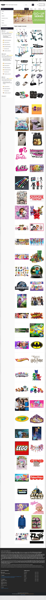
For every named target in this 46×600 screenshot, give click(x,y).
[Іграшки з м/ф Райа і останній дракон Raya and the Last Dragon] (22, 433)
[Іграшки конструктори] (37, 183)
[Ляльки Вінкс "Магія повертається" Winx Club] (37, 242)
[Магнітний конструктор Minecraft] (37, 256)
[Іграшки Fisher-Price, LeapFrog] (37, 477)
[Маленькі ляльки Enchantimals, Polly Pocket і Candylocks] (22, 507)
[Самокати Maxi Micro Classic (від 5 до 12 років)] (37, 50)
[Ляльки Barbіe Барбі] (22, 153)
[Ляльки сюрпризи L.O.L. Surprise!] (22, 168)
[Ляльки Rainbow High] (37, 168)
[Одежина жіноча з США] (22, 522)
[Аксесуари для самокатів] (37, 80)
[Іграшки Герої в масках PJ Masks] (37, 374)
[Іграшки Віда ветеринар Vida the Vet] (22, 477)
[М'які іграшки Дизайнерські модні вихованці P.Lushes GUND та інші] (22, 227)
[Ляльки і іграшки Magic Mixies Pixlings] (37, 419)
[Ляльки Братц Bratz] (37, 301)
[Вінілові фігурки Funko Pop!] (22, 242)
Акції (2, 13)
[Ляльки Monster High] (37, 153)
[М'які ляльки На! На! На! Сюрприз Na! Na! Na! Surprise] (37, 227)
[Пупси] (37, 507)
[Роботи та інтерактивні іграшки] (22, 492)
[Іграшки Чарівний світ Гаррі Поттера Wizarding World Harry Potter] (37, 360)
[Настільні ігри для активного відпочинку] (22, 404)
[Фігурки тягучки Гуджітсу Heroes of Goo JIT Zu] (37, 330)
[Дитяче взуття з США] (37, 522)
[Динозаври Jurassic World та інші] (22, 286)
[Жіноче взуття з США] (37, 536)
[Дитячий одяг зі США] (22, 536)
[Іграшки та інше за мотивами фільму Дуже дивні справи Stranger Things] (37, 198)
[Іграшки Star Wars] (37, 492)
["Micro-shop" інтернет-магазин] (3, 5)
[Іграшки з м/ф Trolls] (37, 389)
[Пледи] (37, 124)
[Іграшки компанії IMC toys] (37, 448)
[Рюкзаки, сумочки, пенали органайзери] (37, 139)
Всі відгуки (3, 96)
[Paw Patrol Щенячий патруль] (22, 389)
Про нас (3, 20)
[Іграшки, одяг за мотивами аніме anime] (22, 315)
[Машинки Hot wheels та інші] (22, 360)
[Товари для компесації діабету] (22, 109)
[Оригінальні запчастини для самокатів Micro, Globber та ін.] (22, 80)
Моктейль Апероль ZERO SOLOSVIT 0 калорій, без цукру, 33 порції (7, 83)
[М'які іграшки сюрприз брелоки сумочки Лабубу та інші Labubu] (22, 198)
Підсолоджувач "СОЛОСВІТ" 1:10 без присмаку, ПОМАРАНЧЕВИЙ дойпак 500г (7, 36)
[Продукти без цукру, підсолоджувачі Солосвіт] (37, 109)
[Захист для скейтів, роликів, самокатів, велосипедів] (37, 94)
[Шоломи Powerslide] (22, 94)
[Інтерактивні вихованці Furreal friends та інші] (22, 463)
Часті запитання (4, 25)
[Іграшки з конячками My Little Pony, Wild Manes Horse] (37, 404)
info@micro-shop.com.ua (4, 588)
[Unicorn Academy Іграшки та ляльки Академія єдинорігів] (22, 301)
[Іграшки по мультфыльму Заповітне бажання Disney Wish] (37, 433)
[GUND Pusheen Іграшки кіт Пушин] (37, 463)
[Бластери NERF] (37, 315)
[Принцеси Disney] (22, 256)
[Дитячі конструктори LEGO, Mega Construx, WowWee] (22, 448)
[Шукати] (33, 5)
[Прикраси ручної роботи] (22, 139)
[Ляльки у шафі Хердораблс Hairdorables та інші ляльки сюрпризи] (37, 286)
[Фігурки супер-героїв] (37, 345)
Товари (3, 11)
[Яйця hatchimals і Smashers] (22, 374)
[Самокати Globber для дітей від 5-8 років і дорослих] (37, 65)
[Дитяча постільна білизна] (22, 124)
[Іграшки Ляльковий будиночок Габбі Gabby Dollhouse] (22, 212)
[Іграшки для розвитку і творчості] (22, 419)
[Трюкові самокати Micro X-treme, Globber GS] (22, 65)
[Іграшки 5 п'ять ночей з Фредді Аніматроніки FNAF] (37, 212)
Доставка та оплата (5, 18)
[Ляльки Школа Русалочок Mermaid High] (22, 345)
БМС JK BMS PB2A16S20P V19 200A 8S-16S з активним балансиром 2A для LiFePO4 (7, 59)
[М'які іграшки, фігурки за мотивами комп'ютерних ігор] (37, 271)
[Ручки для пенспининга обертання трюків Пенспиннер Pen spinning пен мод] (22, 183)
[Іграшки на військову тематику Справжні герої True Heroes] (22, 330)
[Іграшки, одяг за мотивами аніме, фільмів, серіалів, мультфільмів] (22, 271)
